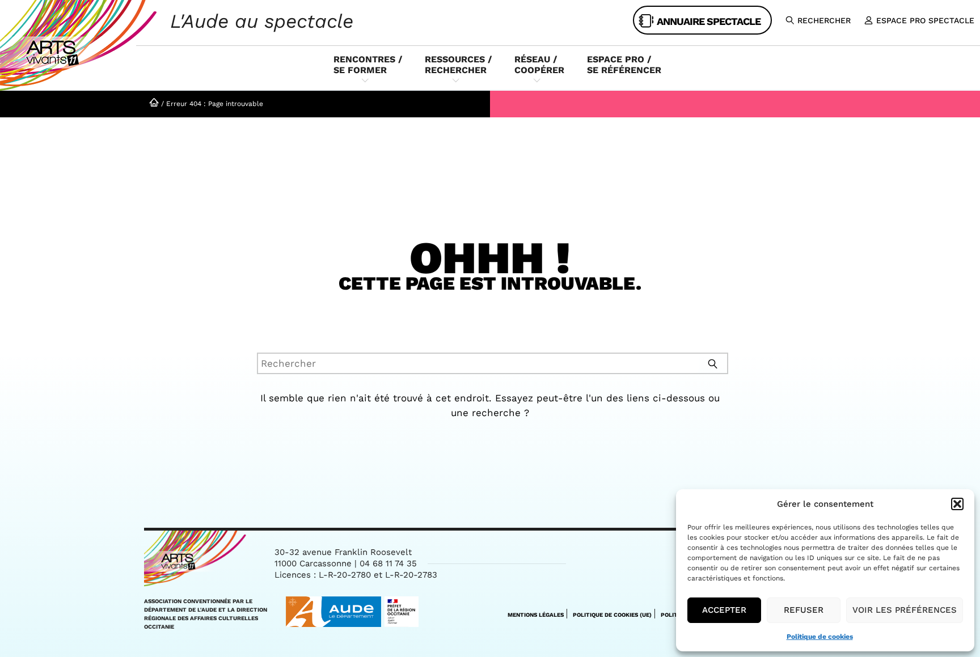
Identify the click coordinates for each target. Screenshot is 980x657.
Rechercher (824, 20)
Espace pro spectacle (925, 20)
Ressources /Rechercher (458, 64)
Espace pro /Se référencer (624, 64)
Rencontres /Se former (367, 64)
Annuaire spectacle (709, 21)
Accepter (724, 610)
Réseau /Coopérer (539, 64)
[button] (957, 504)
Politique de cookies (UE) (612, 615)
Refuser (803, 610)
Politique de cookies (820, 637)
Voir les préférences (904, 610)
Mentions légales (536, 615)
